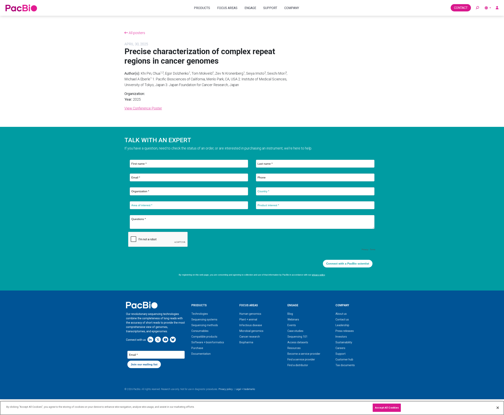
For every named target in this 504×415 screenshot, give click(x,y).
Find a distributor (297, 365)
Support (340, 353)
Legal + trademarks (245, 389)
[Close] (497, 407)
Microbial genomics (251, 330)
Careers (340, 348)
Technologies (199, 313)
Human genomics (250, 313)
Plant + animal (248, 319)
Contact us (342, 319)
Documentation (201, 353)
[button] (477, 8)
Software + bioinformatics (207, 342)
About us (341, 313)
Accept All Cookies (387, 407)
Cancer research (249, 336)
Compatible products (204, 336)
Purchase (197, 348)
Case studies (295, 330)
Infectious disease (250, 325)
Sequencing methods (204, 325)
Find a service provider (301, 359)
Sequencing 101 (297, 336)
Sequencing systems (204, 319)
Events (291, 325)
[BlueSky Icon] (173, 339)
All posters (136, 33)
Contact (461, 8)
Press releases (344, 330)
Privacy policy (226, 389)
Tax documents (345, 365)
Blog (290, 313)
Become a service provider (303, 353)
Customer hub (344, 359)
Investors (341, 336)
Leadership (342, 325)
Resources (294, 348)
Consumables (199, 330)
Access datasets (297, 342)
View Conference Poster (143, 108)
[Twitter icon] (158, 339)
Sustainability (343, 342)
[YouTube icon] (165, 339)
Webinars (293, 319)
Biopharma (246, 342)
